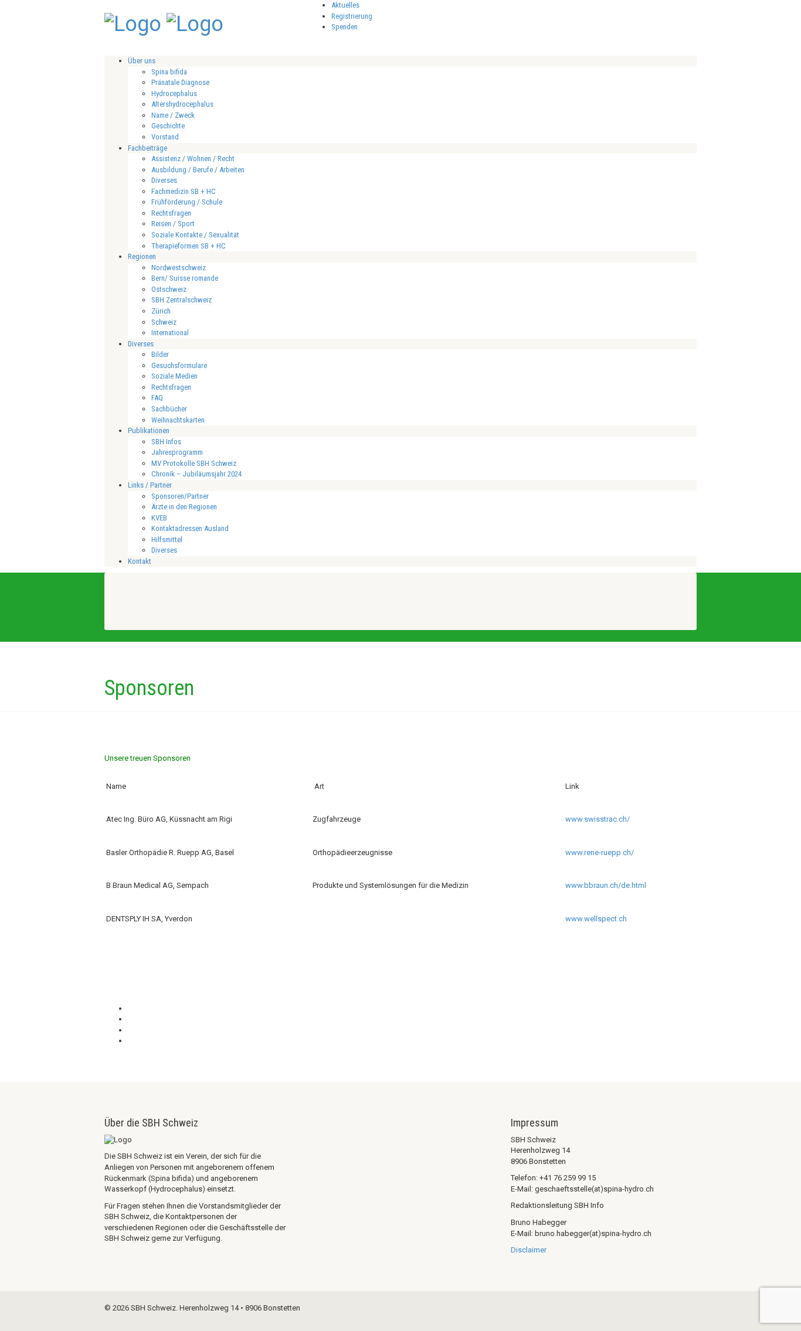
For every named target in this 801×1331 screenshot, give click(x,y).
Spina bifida (169, 71)
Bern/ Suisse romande (184, 278)
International (170, 332)
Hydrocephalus (174, 93)
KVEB (159, 517)
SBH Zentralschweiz (181, 299)
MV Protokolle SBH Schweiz (193, 463)
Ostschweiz (168, 289)
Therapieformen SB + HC (188, 245)
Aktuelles (345, 5)
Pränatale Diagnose (180, 82)
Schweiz (164, 322)
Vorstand (165, 136)
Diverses (164, 180)
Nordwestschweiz (178, 267)
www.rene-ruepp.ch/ (599, 852)
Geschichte (168, 125)
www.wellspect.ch (596, 918)
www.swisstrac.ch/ (597, 819)
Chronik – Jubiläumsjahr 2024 (196, 473)
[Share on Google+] (131, 1030)
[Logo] (132, 23)
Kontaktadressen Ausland (190, 528)
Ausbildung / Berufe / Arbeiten (198, 169)
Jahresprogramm (177, 452)
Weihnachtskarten (178, 420)
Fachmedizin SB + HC (183, 191)
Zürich (161, 311)
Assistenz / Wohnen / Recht (193, 158)
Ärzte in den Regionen (184, 506)
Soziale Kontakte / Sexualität (195, 234)
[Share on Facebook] (131, 1008)
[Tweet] (131, 1019)
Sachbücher (169, 408)
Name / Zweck (173, 115)
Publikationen (148, 430)
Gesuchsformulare (179, 365)
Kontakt (139, 561)
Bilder (160, 354)
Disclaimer (529, 1249)
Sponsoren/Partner (180, 496)
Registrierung (351, 16)
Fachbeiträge (147, 148)
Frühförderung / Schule (186, 202)
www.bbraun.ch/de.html (605, 885)
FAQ (157, 397)
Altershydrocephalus (182, 104)
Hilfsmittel (166, 539)
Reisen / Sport (173, 223)
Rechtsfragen (171, 213)
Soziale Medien (174, 376)
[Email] (131, 1040)
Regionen (142, 256)
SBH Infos (166, 441)
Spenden (344, 26)
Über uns (141, 60)
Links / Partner (150, 485)
